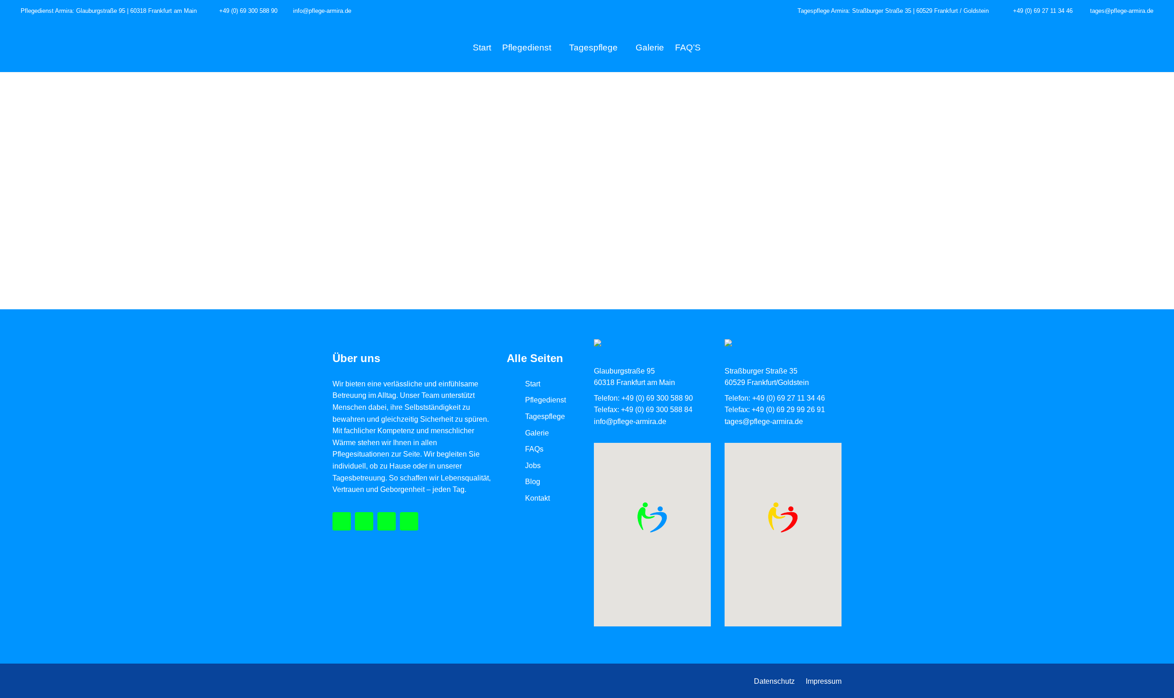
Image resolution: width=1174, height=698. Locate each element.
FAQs (534, 449)
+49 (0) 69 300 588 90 (248, 10)
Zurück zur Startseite (587, 197)
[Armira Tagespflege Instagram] (361, 11)
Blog (532, 482)
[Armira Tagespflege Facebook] (372, 11)
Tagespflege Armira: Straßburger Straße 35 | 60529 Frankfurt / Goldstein (893, 10)
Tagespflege (593, 47)
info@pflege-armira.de (322, 10)
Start (482, 47)
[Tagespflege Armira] (409, 521)
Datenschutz (774, 681)
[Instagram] (364, 521)
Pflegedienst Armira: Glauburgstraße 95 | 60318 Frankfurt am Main (109, 10)
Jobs (533, 465)
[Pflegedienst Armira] (341, 521)
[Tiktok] (386, 521)
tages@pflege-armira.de (1120, 10)
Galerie (650, 47)
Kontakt (537, 498)
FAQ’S (688, 47)
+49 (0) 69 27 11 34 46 (1042, 10)
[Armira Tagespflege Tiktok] (779, 11)
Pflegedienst (526, 47)
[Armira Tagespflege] (768, 11)
